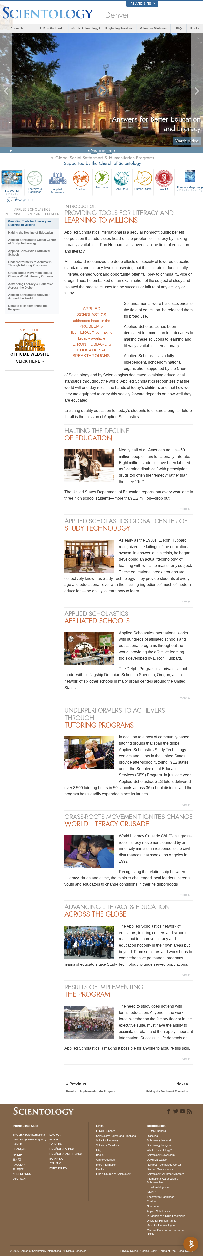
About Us (17, 28)
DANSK (17, 1144)
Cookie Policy (148, 1250)
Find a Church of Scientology (113, 1173)
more (183, 509)
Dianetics (152, 1135)
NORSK (54, 1139)
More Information (106, 1164)
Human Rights (143, 188)
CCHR (164, 188)
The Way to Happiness (35, 190)
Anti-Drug (122, 188)
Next (109, 150)
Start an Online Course (160, 1169)
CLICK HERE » (30, 361)
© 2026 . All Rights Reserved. (48, 1250)
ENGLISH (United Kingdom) (29, 1139)
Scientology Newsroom (161, 1154)
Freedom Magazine (158, 1187)
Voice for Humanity (107, 1140)
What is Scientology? (85, 28)
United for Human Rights (161, 1220)
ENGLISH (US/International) (29, 1134)
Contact (100, 1169)
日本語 (17, 1159)
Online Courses (105, 1159)
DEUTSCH (19, 1178)
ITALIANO (55, 1163)
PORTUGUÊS (58, 1168)
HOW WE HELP (24, 200)
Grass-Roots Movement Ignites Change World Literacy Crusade (30, 274)
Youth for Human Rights (161, 1225)
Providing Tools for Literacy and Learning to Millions (30, 223)
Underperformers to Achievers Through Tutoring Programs (30, 263)
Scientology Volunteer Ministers (165, 1173)
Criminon (81, 189)
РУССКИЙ (19, 1164)
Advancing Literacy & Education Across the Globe (30, 285)
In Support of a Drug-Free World (166, 1215)
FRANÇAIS (19, 1148)
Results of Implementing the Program (28, 307)
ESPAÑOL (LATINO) (61, 1148)
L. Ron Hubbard (51, 28)
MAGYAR (55, 1134)
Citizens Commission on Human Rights (166, 1232)
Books (195, 28)
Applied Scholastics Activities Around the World (29, 296)
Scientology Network (159, 1140)
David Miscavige (157, 1159)
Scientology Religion (159, 1145)
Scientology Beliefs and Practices (116, 1135)
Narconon (102, 187)
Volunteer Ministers (153, 28)
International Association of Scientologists (163, 1180)
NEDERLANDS (22, 1173)
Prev (94, 150)
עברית (17, 1154)
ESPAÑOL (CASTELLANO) (65, 1153)
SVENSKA (55, 1144)
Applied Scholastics (57, 190)
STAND (151, 1191)
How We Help (12, 191)
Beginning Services (119, 28)
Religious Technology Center (164, 1164)
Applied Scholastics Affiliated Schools (29, 252)
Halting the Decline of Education (30, 232)
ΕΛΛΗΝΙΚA (56, 1158)
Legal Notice (185, 1250)
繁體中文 (18, 1169)
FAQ (179, 28)
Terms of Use (167, 1250)
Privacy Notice (129, 1250)
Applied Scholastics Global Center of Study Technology (32, 241)
